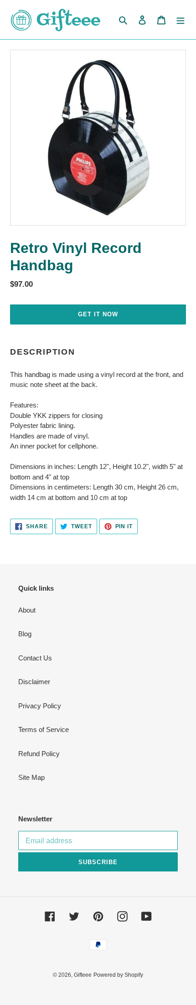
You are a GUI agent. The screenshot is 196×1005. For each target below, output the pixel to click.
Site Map (31, 777)
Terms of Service (43, 729)
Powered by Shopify (118, 975)
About (27, 610)
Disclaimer (34, 681)
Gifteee (83, 975)
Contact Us (35, 658)
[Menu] (180, 20)
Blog (24, 634)
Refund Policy (39, 754)
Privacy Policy (39, 706)
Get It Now (98, 314)
